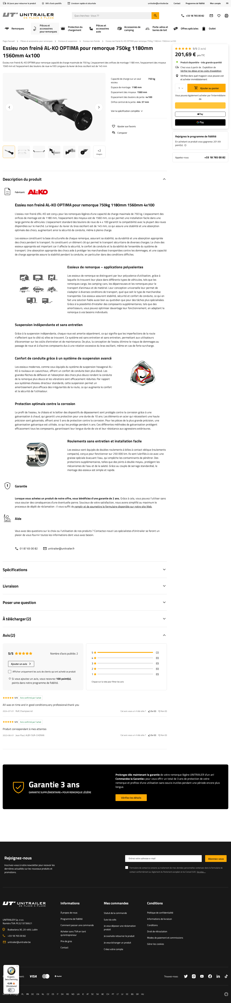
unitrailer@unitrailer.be (19, 942)
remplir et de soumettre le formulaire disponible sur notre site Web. (113, 506)
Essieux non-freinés (91, 41)
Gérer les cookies (155, 944)
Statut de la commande (115, 913)
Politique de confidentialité (160, 912)
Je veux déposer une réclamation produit (120, 927)
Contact (177, 3)
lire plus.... (201, 871)
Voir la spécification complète (125, 111)
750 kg (151, 79)
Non (163, 711)
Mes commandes (116, 903)
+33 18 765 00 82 (195, 15)
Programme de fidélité (195, 3)
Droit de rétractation (157, 931)
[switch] (11, 990)
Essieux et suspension (67, 41)
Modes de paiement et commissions (165, 937)
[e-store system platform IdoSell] (226, 994)
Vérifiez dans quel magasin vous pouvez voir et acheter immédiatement (202, 77)
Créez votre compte (113, 949)
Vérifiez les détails (131, 798)
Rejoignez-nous (18, 858)
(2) (202, 48)
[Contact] (29, 908)
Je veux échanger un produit (117, 942)
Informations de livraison (159, 919)
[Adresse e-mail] (211, 15)
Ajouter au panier (209, 88)
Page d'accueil (9, 41)
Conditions (152, 925)
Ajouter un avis (19, 664)
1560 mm (142, 92)
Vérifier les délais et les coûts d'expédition (201, 71)
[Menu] (17, 967)
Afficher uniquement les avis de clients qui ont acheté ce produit (44, 671)
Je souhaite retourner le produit (119, 936)
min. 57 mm (143, 102)
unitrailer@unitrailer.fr (61, 548)
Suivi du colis (110, 919)
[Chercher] (155, 15)
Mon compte (215, 3)
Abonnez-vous (216, 859)
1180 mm (137, 87)
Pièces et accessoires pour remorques (36, 41)
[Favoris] (219, 15)
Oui (153, 711)
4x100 (149, 97)
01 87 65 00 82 (29, 548)
